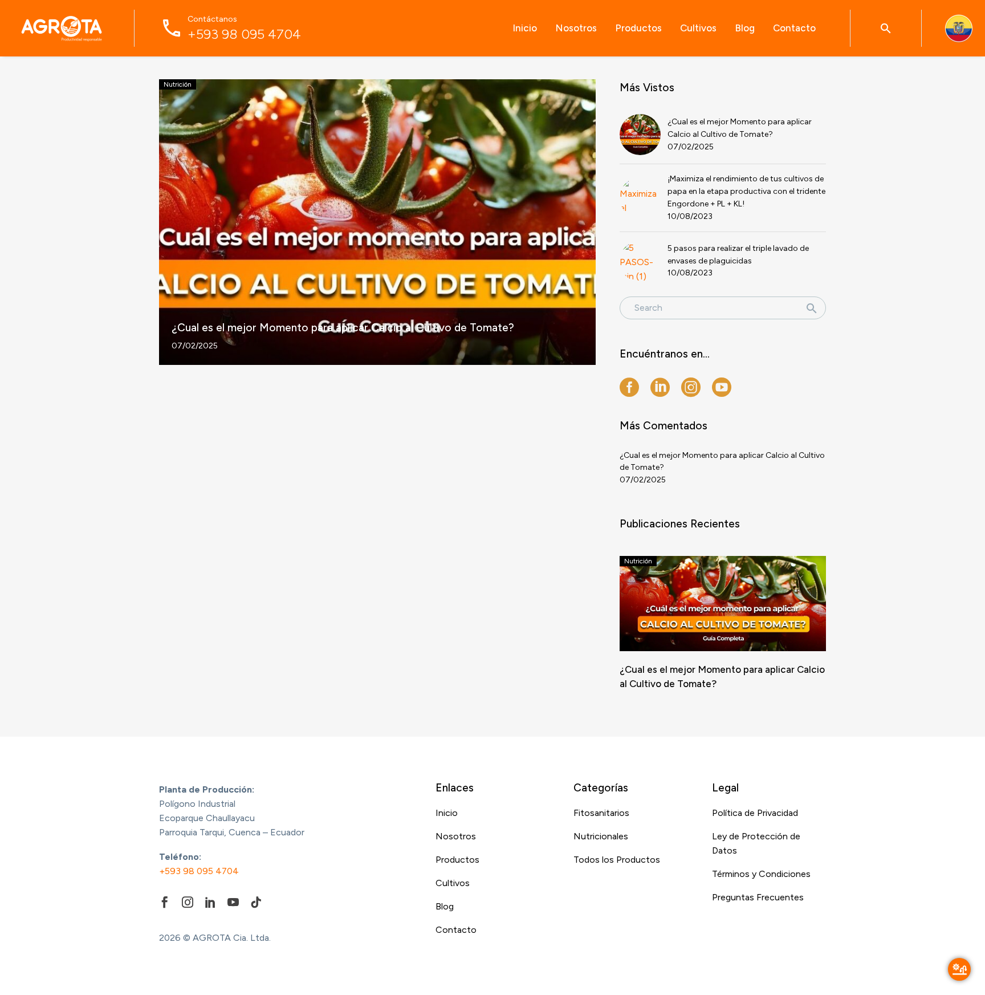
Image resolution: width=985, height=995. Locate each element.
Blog (745, 28)
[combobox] (723, 308)
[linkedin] (660, 387)
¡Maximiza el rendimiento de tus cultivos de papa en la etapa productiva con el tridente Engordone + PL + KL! (746, 191)
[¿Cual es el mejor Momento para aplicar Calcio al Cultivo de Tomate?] (377, 222)
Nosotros (576, 28)
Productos (638, 28)
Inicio (524, 28)
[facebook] (629, 387)
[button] (886, 28)
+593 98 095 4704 (199, 871)
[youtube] (721, 387)
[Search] (811, 308)
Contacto (794, 28)
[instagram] (691, 387)
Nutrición (178, 84)
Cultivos (698, 28)
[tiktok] (256, 902)
